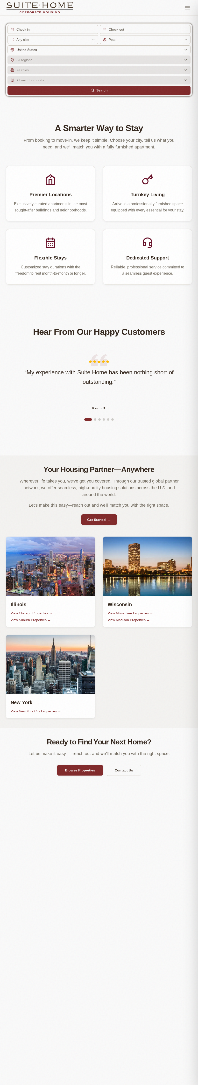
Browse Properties (80, 770)
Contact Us (124, 770)
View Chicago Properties (31, 613)
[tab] (88, 419)
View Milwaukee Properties (130, 613)
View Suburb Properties (31, 620)
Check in (23, 29)
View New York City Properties (36, 711)
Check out (116, 29)
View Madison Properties (129, 620)
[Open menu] (187, 8)
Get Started (99, 520)
